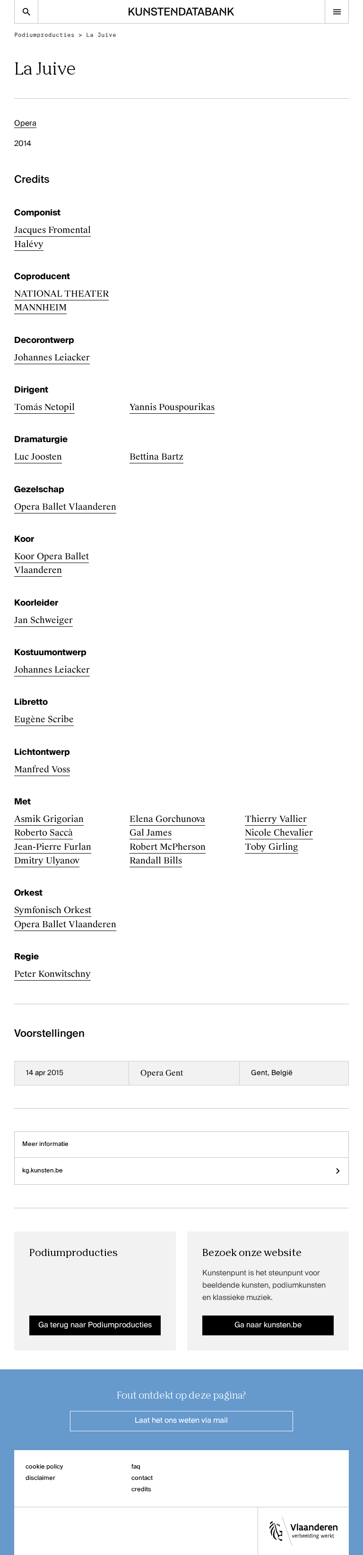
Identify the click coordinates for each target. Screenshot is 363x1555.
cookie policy (44, 1467)
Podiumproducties (44, 35)
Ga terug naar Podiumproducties (95, 1325)
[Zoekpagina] (26, 11)
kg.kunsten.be (42, 1171)
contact (142, 1478)
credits (141, 1490)
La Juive (101, 35)
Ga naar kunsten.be (268, 1325)
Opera (25, 124)
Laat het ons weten (181, 1421)
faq (135, 1467)
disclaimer (40, 1478)
